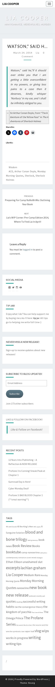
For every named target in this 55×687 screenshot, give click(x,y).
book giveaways (33, 540)
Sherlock (29, 175)
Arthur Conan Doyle (25, 171)
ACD (11, 171)
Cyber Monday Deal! (18, 488)
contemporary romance (16, 557)
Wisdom (13, 167)
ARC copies (37, 527)
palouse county (35, 596)
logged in (27, 249)
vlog (38, 630)
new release (17, 595)
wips (45, 630)
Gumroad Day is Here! (19, 481)
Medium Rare (32, 575)
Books (36, 546)
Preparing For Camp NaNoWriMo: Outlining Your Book (27, 200)
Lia (37, 52)
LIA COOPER (10, 4)
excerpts (13, 567)
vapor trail (29, 631)
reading (19, 602)
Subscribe (14, 393)
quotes (11, 601)
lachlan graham (33, 567)
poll (43, 596)
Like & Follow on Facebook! (24, 419)
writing (35, 637)
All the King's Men (25, 526)
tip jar (36, 318)
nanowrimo (23, 588)
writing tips (13, 644)
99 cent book (11, 526)
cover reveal (31, 557)
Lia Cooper (15, 574)
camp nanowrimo (30, 552)
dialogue (39, 558)
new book (38, 587)
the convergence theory (30, 606)
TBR (16, 607)
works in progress (17, 638)
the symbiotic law (17, 631)
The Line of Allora (37, 612)
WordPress (42, 679)
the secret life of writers (24, 625)
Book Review (22, 546)
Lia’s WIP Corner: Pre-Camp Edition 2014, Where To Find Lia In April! (27, 217)
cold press (43, 553)
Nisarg (31, 682)
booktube (13, 552)
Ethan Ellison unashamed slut (24, 562)
